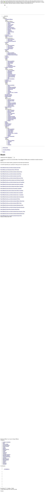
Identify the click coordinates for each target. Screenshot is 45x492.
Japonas (9, 135)
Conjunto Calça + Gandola (12, 92)
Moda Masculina (8, 107)
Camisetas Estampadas (12, 103)
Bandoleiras (10, 72)
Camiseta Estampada (11, 88)
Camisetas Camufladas (12, 87)
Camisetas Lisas (10, 104)
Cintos (6, 57)
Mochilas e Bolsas (8, 95)
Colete (9, 90)
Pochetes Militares (11, 27)
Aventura (7, 42)
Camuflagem (10, 25)
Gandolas (9, 91)
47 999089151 (6, 469)
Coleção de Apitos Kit (12, 41)
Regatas (9, 120)
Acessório (9, 144)
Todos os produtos (11, 22)
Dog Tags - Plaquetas (11, 28)
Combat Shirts (10, 132)
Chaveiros (7, 56)
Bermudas (9, 112)
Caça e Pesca (10, 46)
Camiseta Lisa (10, 89)
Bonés (9, 32)
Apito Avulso (10, 40)
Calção (6, 55)
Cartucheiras (10, 73)
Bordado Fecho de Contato (13, 54)
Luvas (9, 143)
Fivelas (9, 64)
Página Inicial (5, 147)
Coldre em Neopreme (11, 74)
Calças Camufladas (11, 113)
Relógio (6, 122)
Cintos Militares (10, 62)
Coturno (9, 33)
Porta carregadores (11, 78)
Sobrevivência (10, 48)
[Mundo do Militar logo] (4, 13)
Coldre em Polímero (11, 75)
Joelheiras (9, 26)
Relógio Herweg (8, 123)
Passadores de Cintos (11, 66)
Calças (9, 86)
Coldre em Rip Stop (11, 76)
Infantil (6, 81)
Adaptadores (10, 71)
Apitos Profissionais (9, 35)
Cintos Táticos (10, 63)
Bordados (7, 49)
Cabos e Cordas (10, 24)
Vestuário (7, 137)
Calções (9, 115)
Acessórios (10, 141)
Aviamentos (10, 30)
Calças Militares (10, 130)
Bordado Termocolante (12, 53)
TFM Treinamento (11, 136)
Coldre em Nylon (11, 31)
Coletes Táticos (10, 131)
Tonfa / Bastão (8, 124)
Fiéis (8, 77)
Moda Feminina (8, 96)
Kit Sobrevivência (8, 94)
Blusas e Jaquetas (11, 111)
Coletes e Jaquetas (11, 105)
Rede (6, 121)
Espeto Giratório (8, 80)
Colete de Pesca (10, 47)
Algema (9, 23)
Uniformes (7, 125)
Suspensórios (10, 65)
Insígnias (9, 29)
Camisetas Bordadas (11, 116)
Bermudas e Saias (11, 100)
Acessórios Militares (9, 19)
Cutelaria (6, 79)
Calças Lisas (10, 114)
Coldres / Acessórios (9, 67)
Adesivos (7, 34)
